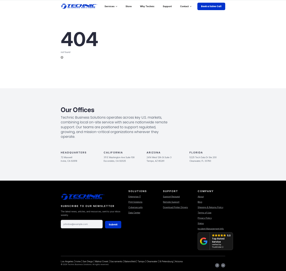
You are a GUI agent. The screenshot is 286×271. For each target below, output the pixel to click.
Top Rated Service (218, 240)
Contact (184, 6)
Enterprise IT (134, 196)
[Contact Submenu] (191, 6)
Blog (200, 202)
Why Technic (147, 6)
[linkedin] (223, 265)
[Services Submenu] (117, 6)
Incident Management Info (211, 228)
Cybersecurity (135, 207)
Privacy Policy (205, 218)
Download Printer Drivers (175, 207)
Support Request (171, 196)
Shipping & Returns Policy (210, 207)
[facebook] (217, 265)
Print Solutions (135, 202)
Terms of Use (204, 212)
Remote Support (171, 202)
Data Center (134, 212)
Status (201, 223)
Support (167, 6)
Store (129, 6)
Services (110, 6)
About (201, 196)
